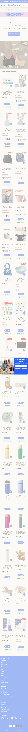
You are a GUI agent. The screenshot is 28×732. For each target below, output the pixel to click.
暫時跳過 (21, 370)
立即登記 (21, 368)
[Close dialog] (27, 358)
